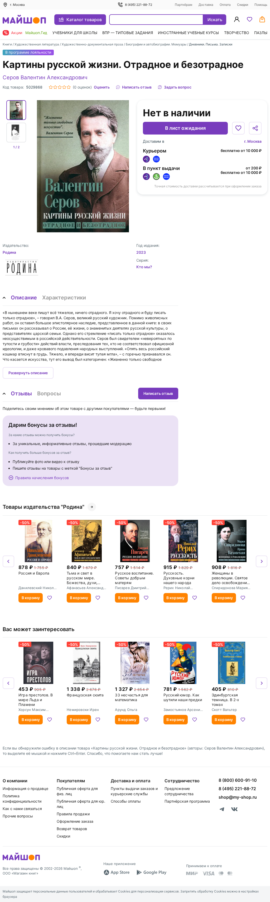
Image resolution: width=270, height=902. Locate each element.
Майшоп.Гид (36, 32)
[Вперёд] (261, 561)
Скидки (242, 5)
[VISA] (208, 873)
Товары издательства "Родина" (43, 507)
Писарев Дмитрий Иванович (130, 588)
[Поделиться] (255, 128)
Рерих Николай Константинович (177, 588)
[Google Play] (151, 872)
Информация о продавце (25, 788)
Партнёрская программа (187, 801)
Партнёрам (183, 5)
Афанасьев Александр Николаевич (86, 588)
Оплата (225, 5)
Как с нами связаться (22, 808)
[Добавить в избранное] (238, 128)
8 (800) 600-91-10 (238, 780)
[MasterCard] (221, 873)
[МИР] (192, 873)
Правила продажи (73, 814)
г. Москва (253, 141)
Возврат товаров (72, 828)
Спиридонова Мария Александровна (230, 588)
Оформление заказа (75, 821)
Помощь (260, 5)
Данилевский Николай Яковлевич (38, 588)
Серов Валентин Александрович (45, 77)
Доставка (206, 5)
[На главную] (24, 20)
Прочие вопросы (18, 816)
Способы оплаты (126, 801)
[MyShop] (21, 860)
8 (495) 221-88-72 (138, 5)
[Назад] (8, 561)
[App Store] (116, 872)
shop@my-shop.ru (238, 797)
